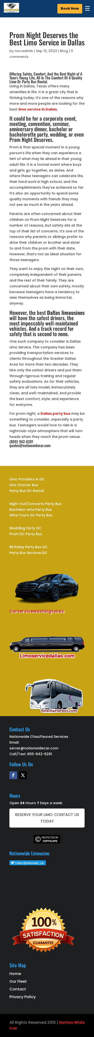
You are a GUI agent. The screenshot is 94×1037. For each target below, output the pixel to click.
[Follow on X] (23, 775)
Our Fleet (18, 981)
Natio (65, 1022)
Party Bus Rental (34, 81)
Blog (64, 50)
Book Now (70, 8)
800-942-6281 (39, 754)
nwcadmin (24, 50)
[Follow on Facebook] (13, 775)
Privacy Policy (22, 997)
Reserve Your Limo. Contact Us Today (47, 818)
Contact (17, 989)
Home (15, 973)
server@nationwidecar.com (33, 748)
